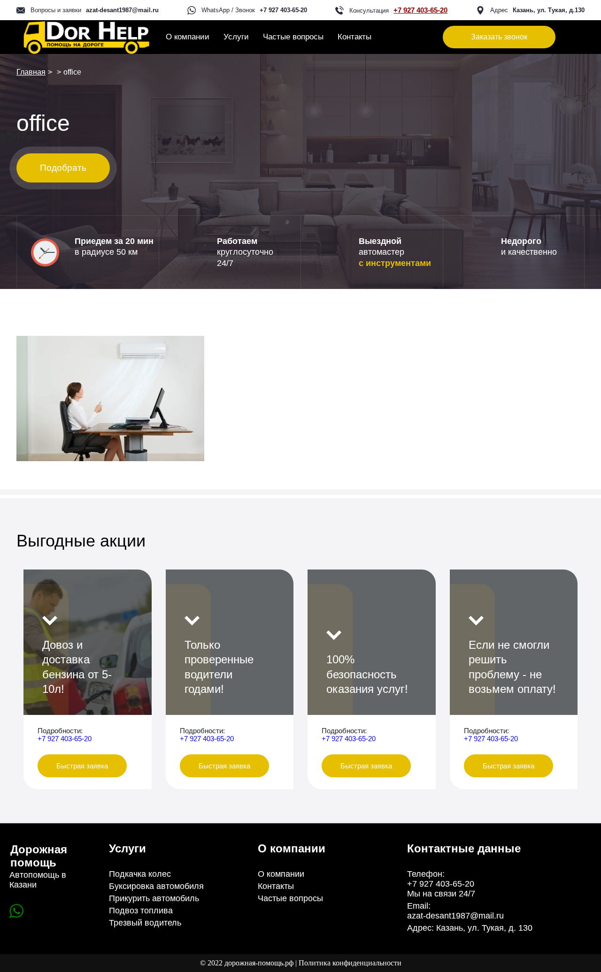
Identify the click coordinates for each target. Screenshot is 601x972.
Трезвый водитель (145, 922)
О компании (187, 36)
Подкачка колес (140, 874)
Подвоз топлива (141, 910)
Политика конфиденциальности (350, 963)
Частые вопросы (293, 36)
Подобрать (63, 168)
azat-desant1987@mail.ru (122, 10)
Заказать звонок (499, 37)
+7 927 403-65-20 (283, 10)
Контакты (354, 36)
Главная (31, 72)
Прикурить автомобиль (154, 898)
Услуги (236, 36)
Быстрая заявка (82, 766)
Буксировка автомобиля (156, 886)
